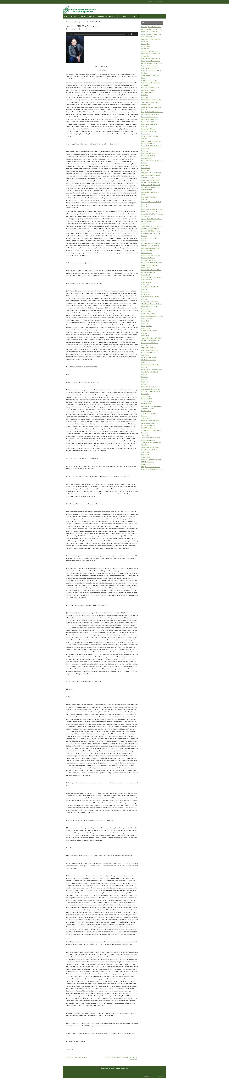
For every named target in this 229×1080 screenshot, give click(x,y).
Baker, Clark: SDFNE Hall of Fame (151, 39)
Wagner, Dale (145, 452)
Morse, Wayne (145, 328)
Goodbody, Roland (146, 158)
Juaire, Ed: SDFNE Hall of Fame (77, 1057)
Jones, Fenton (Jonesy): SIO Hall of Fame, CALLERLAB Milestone (121, 1058)
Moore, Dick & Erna (147, 318)
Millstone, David (146, 311)
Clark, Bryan (144, 95)
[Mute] (131, 34)
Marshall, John (145, 294)
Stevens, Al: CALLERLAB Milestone (151, 430)
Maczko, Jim (145, 284)
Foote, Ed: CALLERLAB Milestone (151, 146)
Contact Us (149, 2)
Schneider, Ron (145, 396)
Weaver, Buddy (145, 457)
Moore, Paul (145, 321)
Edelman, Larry (145, 134)
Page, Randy (145, 355)
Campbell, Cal (145, 85)
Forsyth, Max (145, 148)
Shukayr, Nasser (146, 418)
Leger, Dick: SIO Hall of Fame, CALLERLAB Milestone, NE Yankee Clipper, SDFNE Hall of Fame (151, 262)
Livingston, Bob (146, 267)
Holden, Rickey (145, 207)
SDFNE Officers (158, 2)
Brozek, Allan (145, 56)
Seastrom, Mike (146, 404)
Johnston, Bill (145, 224)
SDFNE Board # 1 (146, 399)
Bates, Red (144, 41)
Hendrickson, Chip (146, 190)
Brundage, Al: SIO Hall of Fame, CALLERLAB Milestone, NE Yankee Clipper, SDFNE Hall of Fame (151, 63)
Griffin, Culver (145, 170)
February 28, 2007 (73, 29)
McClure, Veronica (146, 309)
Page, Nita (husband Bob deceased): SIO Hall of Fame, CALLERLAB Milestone (150, 350)
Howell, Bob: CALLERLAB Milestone (152, 214)
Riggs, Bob (144, 382)
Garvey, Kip (144, 151)
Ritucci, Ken (144, 384)
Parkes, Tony (145, 362)
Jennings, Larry (145, 216)
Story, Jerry (144, 433)
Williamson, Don (146, 464)
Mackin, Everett (146, 282)
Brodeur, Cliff (145, 49)
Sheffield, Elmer (146, 411)
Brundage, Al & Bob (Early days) (150, 58)
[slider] (134, 33)
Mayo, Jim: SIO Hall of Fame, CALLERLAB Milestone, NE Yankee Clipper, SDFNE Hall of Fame (151, 303)
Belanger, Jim (145, 44)
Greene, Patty (145, 165)
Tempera (153, 1076)
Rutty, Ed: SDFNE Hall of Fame (150, 391)
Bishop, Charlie (145, 46)
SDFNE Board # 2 (146, 401)
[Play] (68, 34)
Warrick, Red (145, 455)
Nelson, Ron (145, 335)
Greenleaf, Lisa (145, 168)
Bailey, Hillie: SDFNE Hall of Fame (151, 34)
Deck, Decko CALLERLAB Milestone (152, 112)
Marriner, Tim (145, 292)
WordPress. (161, 1076)
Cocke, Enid (144, 97)
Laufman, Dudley (146, 253)
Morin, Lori (144, 323)
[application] (102, 34)
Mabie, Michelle (145, 275)
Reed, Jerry (144, 377)
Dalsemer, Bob (145, 105)
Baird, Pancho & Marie (148, 36)
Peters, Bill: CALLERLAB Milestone (151, 369)
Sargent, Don (145, 394)
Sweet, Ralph (145, 435)
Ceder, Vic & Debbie (147, 92)
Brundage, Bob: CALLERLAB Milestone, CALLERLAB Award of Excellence (151, 70)
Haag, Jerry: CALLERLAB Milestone (151, 173)
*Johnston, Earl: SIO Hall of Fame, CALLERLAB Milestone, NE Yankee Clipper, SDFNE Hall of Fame (151, 29)
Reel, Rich (144, 379)
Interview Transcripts (75, 22)
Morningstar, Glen (146, 326)
